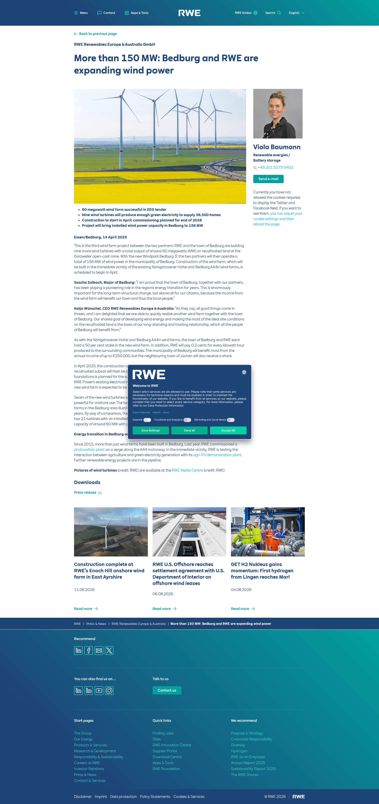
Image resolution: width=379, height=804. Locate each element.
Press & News (96, 624)
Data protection (123, 797)
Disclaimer (83, 797)
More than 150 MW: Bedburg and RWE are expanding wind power (221, 624)
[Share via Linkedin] (78, 650)
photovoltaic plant (89, 449)
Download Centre (167, 757)
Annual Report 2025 (248, 763)
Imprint (101, 797)
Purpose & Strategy (247, 733)
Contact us (167, 690)
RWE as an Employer (248, 757)
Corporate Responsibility (251, 739)
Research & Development (95, 751)
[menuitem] (106, 13)
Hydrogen (239, 751)
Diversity (238, 745)
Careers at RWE (87, 763)
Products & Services (90, 745)
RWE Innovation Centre (172, 745)
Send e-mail (268, 179)
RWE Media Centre (187, 470)
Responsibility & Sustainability (98, 757)
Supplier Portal (165, 751)
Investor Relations (89, 769)
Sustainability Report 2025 (253, 769)
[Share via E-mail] (99, 650)
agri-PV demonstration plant (217, 455)
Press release (85, 492)
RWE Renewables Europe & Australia (139, 624)
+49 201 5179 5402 (275, 167)
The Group (83, 733)
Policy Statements (155, 797)
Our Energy (83, 739)
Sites (157, 739)
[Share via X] (109, 650)
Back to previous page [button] (98, 34)
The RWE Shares (244, 775)
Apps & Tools (139, 13)
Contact (109, 13)
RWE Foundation (166, 769)
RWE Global (243, 13)
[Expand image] (236, 194)
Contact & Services (90, 781)
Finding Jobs (163, 733)
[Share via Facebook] (88, 650)
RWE (77, 624)
